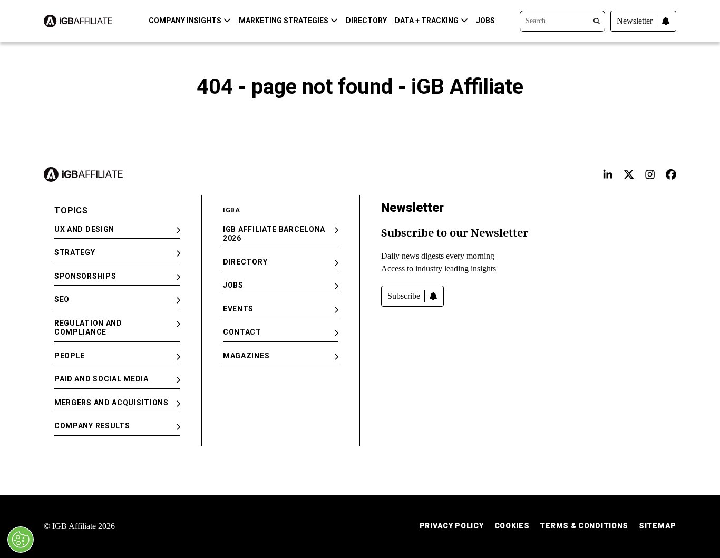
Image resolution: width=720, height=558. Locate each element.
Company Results (92, 426)
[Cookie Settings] (20, 539)
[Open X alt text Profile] (629, 174)
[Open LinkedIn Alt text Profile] (607, 174)
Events (238, 309)
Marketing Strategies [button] (283, 20)
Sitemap (657, 526)
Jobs (485, 20)
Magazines (246, 355)
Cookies (512, 526)
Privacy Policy (452, 526)
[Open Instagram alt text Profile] (650, 174)
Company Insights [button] (185, 20)
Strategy (74, 252)
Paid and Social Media (101, 379)
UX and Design (84, 229)
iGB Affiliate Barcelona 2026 (274, 234)
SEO (62, 299)
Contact (242, 332)
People (69, 355)
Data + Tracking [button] (427, 20)
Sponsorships (85, 276)
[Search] (562, 20)
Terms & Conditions (584, 526)
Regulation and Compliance (88, 328)
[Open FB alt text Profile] (671, 174)
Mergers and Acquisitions (111, 402)
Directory (366, 20)
